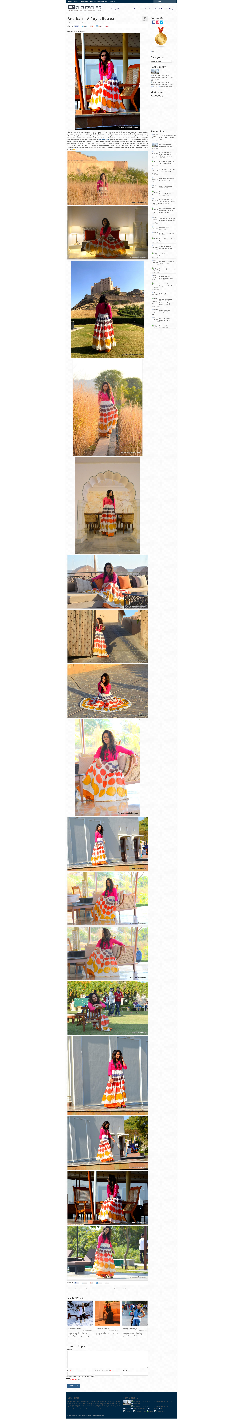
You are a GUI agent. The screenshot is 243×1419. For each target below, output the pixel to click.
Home (70, 1)
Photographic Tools (102, 1)
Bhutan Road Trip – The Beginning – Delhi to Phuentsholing (167, 210)
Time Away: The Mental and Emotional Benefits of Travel (163, 220)
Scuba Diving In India (166, 186)
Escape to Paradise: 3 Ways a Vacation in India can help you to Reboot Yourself (166, 302)
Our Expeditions (116, 9)
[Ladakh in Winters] (167, 87)
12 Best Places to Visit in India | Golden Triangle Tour (167, 137)
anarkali (70, 1288)
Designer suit (76, 1288)
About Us (75, 1)
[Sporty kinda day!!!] (80, 1313)
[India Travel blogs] (161, 37)
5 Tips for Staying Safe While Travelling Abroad (163, 171)
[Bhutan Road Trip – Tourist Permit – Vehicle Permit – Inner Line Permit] (155, 80)
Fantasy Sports (164, 227)
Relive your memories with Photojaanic (166, 193)
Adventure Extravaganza (133, 9)
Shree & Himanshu (74, 22)
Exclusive (148, 9)
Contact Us (112, 1)
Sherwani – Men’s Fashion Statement (165, 247)
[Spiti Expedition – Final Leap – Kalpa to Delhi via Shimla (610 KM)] (139, 1411)
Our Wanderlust (84, 1)
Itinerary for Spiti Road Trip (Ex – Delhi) (166, 262)
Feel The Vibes (164, 326)
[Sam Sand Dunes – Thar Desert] (162, 1409)
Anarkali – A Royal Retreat (165, 255)
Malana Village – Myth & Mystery (167, 240)
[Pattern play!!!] (107, 1313)
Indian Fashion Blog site (111, 1288)
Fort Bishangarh (104, 139)
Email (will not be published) (103, 1370)
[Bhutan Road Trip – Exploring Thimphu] (155, 71)
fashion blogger (84, 1288)
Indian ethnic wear (100, 1288)
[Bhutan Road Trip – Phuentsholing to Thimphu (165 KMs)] (163, 76)
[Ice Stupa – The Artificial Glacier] (152, 1409)
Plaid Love (162, 293)
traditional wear (130, 1288)
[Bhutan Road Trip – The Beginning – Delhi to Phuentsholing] (163, 83)
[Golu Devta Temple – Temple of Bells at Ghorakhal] (155, 87)
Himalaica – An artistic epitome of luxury (166, 179)
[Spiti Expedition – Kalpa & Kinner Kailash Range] (150, 1411)
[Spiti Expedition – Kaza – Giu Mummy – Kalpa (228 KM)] (160, 1411)
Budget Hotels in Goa (166, 233)
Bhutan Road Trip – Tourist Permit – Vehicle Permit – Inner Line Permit (164, 201)
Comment (69, 1349)
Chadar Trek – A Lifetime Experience (166, 277)
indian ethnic (92, 1288)
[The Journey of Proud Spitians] (128, 1411)
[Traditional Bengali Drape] (135, 1313)
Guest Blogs (170, 9)
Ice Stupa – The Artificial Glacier (164, 319)
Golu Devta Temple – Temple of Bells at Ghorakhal (162, 286)
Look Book (158, 9)
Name (69, 1370)
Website (125, 1370)
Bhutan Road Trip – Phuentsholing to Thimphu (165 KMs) (165, 154)
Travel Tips (93, 1)
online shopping (122, 1288)
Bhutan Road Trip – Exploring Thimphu (165, 145)
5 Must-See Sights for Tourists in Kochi (166, 162)
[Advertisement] (162, 115)
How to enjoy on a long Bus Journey (167, 270)
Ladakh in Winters (165, 310)
